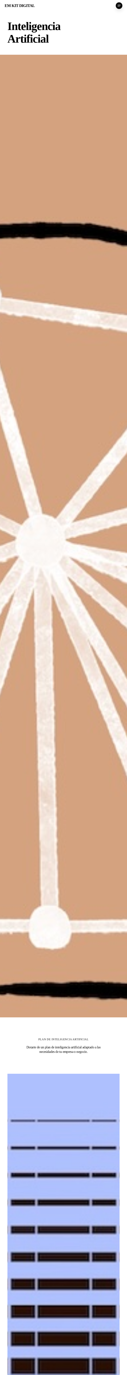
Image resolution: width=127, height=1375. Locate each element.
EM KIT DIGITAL (20, 6)
